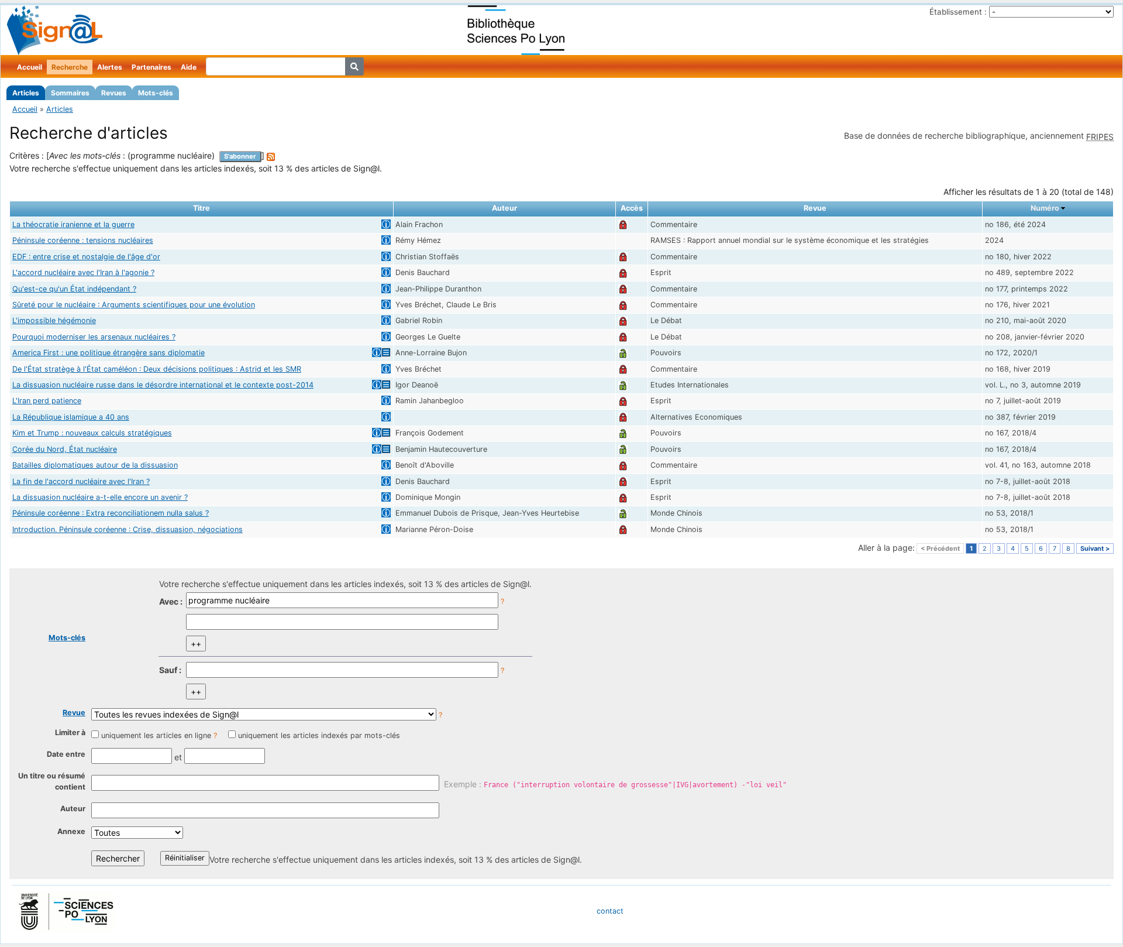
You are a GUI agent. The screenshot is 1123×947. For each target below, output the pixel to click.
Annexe (71, 831)
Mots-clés (155, 92)
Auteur (72, 808)
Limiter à (70, 732)
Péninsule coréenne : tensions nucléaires (82, 240)
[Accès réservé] (623, 224)
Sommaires (70, 92)
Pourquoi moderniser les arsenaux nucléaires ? (93, 336)
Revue (74, 712)
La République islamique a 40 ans (70, 417)
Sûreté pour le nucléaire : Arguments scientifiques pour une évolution (133, 304)
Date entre (66, 754)
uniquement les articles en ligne (156, 735)
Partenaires (151, 67)
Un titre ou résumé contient (51, 781)
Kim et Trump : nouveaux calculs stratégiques (92, 432)
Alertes (109, 67)
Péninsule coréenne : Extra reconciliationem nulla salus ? (110, 513)
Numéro (1045, 208)
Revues (113, 92)
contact (610, 911)
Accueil (29, 67)
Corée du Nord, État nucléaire (64, 449)
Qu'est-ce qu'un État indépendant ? (74, 288)
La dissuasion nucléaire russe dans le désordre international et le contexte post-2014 (163, 384)
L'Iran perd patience (46, 400)
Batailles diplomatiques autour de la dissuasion (95, 465)
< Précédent (940, 548)
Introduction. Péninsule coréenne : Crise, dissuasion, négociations (127, 529)
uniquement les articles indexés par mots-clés (319, 735)
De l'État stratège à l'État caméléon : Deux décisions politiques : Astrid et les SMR (156, 369)
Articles (25, 92)
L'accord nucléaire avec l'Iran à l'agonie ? (83, 272)
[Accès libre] (623, 352)
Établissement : (958, 11)
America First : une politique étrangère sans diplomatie (108, 352)
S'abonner (240, 156)
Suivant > (1095, 548)
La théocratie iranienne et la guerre (73, 224)
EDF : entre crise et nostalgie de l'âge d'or (86, 256)
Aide (189, 67)
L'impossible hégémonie (54, 320)
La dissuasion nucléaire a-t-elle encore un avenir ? (100, 497)
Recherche (69, 67)
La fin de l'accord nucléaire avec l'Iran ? (81, 481)
